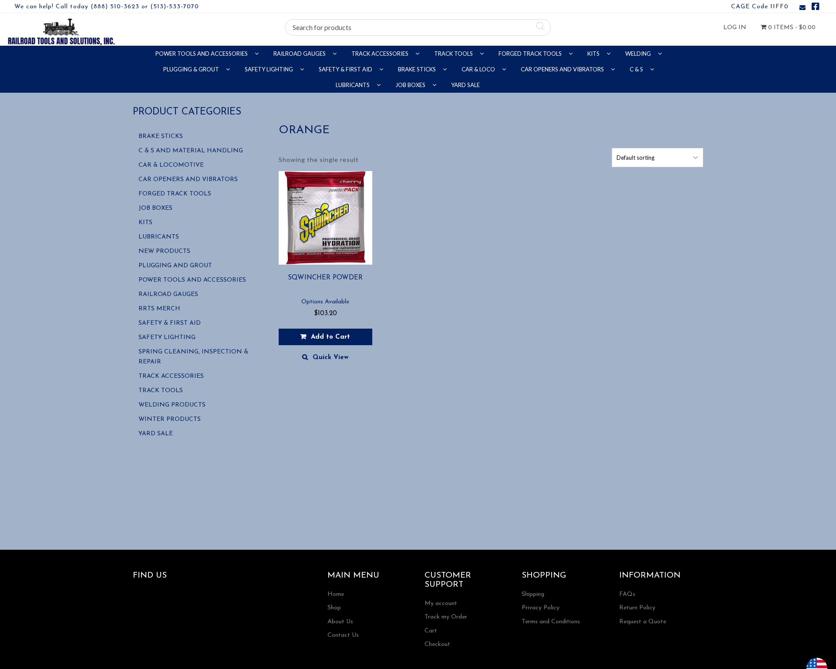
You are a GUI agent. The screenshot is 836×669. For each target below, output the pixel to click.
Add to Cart (330, 337)
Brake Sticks (417, 69)
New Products (164, 251)
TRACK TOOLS (454, 53)
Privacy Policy (541, 608)
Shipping (533, 594)
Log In (734, 27)
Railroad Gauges (300, 53)
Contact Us (343, 635)
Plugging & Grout (191, 69)
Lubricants (353, 84)
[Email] (802, 8)
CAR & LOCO (479, 69)
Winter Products (169, 419)
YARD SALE (465, 84)
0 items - (791, 27)
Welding (638, 53)
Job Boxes (411, 84)
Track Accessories (380, 53)
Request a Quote (642, 622)
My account (441, 603)
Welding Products (172, 405)
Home (335, 594)
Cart (431, 631)
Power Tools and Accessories (202, 53)
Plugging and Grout (175, 265)
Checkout (437, 644)
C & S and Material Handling (190, 151)
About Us (340, 622)
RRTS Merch (159, 309)
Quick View (330, 357)
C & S (637, 69)
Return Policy (637, 608)
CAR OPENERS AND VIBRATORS (563, 69)
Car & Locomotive (171, 165)
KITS (594, 53)
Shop (334, 608)
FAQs (627, 594)
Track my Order (446, 617)
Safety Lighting (269, 69)
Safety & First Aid (346, 69)
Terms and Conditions (551, 622)
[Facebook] (815, 8)
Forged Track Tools (531, 53)
